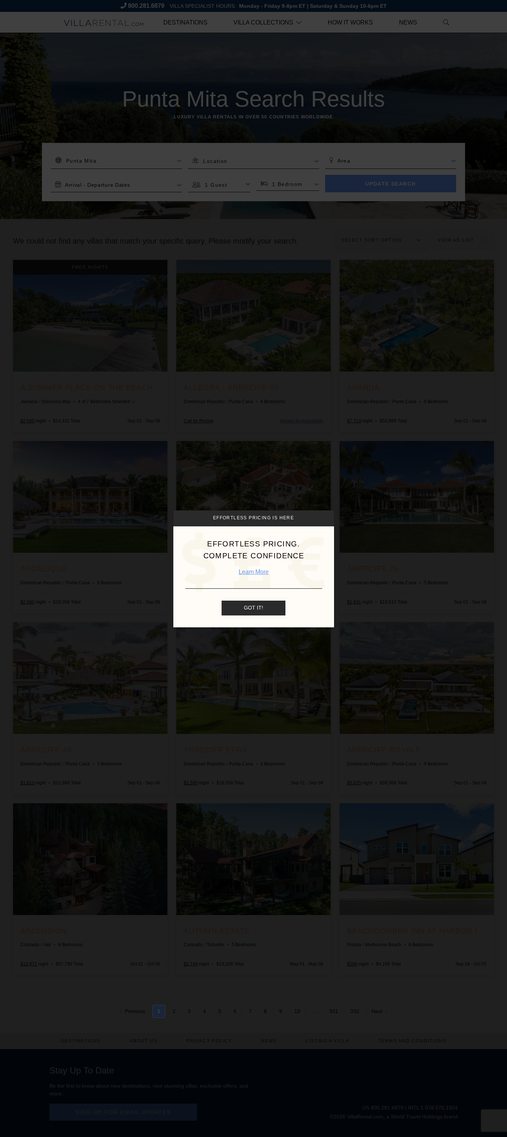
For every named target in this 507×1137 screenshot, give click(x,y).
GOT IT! (253, 608)
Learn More (254, 572)
